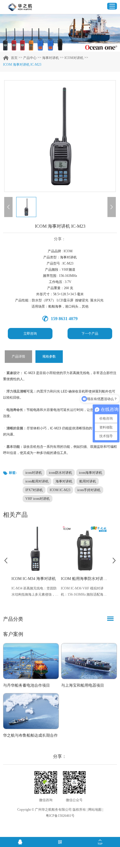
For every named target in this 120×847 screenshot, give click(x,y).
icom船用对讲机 (37, 481)
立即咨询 (30, 334)
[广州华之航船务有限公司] (20, 7)
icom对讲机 (33, 473)
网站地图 (95, 810)
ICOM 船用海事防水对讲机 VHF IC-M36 (85, 579)
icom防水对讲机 (60, 473)
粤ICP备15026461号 (60, 816)
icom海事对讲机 (90, 473)
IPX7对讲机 (34, 490)
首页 (14, 58)
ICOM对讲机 (73, 58)
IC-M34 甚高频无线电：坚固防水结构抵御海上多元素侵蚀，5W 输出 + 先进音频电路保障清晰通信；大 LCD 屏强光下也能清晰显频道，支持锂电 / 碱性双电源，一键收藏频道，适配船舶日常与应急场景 (34, 592)
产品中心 (30, 58)
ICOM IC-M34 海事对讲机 (33, 579)
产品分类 (13, 619)
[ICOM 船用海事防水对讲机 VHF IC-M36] (85, 548)
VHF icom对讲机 (37, 499)
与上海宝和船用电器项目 (82, 685)
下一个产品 (89, 334)
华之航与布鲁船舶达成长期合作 (30, 735)
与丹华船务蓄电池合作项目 (26, 685)
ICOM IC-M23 (60, 490)
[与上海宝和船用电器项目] (89, 661)
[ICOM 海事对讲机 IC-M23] (60, 136)
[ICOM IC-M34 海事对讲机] (35, 548)
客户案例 (13, 634)
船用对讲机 (87, 481)
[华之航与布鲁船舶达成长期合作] (31, 711)
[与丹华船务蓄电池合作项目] (31, 661)
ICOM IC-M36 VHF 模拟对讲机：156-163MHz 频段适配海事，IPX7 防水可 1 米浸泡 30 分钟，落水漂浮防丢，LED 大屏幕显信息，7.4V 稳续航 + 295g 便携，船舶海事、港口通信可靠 (84, 592)
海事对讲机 (50, 58)
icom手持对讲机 (88, 490)
